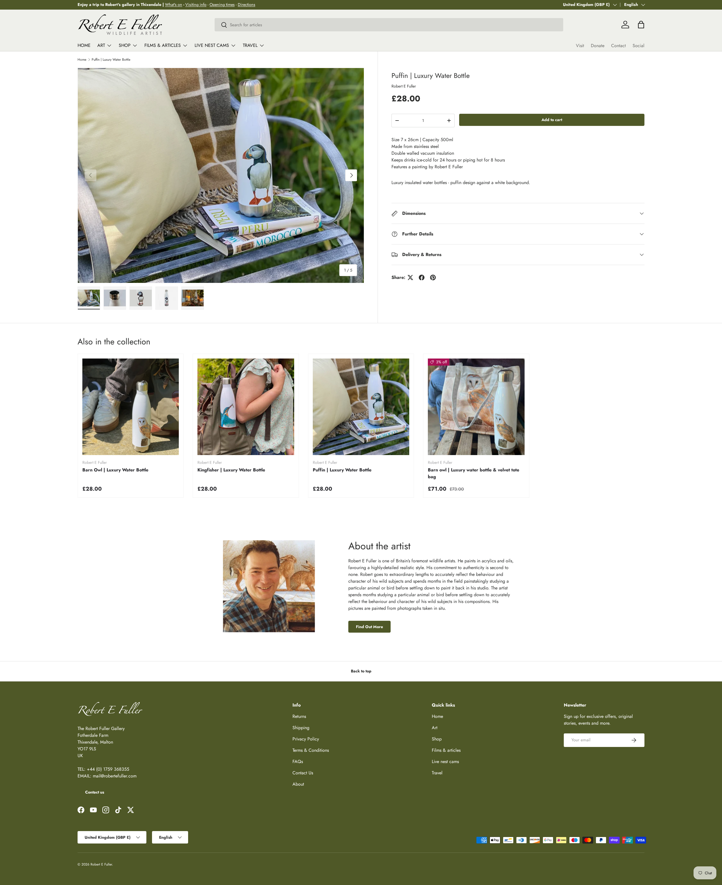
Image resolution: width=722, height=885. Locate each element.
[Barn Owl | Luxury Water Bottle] (130, 407)
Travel (250, 45)
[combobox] (389, 24)
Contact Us (302, 773)
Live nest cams (212, 45)
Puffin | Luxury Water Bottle (111, 59)
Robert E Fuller (403, 86)
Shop (125, 45)
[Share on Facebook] (421, 277)
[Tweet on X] (410, 277)
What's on (173, 4)
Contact (618, 45)
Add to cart (552, 120)
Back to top (361, 671)
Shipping (300, 727)
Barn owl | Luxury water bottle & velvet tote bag (473, 473)
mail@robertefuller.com (115, 776)
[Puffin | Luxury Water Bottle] (361, 407)
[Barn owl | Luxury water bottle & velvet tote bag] (476, 407)
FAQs (297, 761)
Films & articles (162, 45)
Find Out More (369, 627)
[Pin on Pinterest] (433, 277)
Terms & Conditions (310, 750)
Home (84, 45)
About (298, 784)
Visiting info (195, 4)
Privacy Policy (305, 739)
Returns (299, 716)
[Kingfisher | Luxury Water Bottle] (245, 407)
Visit (580, 45)
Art (101, 45)
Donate (597, 45)
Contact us (94, 792)
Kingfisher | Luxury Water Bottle (231, 470)
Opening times (222, 4)
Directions (246, 4)
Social (638, 45)
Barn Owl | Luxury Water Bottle (115, 470)
